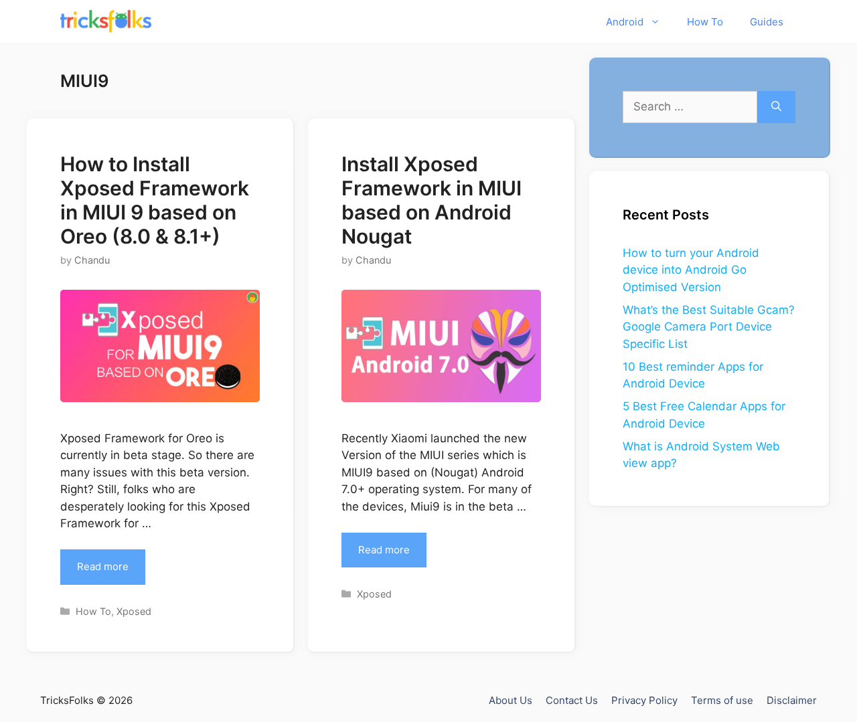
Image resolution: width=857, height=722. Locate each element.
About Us (510, 700)
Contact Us (572, 700)
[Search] (776, 107)
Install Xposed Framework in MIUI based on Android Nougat (431, 200)
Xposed (133, 611)
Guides (766, 21)
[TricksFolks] (105, 21)
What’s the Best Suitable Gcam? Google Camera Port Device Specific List (709, 327)
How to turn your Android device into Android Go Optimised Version (691, 270)
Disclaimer (792, 700)
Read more (103, 566)
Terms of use (722, 700)
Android (624, 21)
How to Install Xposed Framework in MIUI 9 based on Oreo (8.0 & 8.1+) (154, 200)
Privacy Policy (644, 700)
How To (705, 21)
